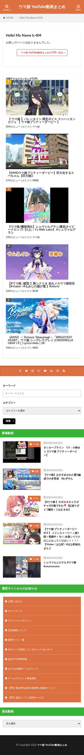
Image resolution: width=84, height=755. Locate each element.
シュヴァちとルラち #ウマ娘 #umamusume (60, 564)
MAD (35, 348)
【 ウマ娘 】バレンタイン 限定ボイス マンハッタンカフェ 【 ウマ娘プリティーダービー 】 (41, 121)
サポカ (36, 498)
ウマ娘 (36, 127)
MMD (36, 180)
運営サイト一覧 (16, 640)
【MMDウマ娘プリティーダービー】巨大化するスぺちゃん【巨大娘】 (41, 174)
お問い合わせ (15, 601)
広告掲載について (17, 630)
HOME (9, 18)
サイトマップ (15, 611)
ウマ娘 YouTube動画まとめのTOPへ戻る (42, 52)
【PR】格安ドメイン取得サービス (26, 697)
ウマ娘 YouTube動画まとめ (42, 7)
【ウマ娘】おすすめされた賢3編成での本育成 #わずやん (62, 477)
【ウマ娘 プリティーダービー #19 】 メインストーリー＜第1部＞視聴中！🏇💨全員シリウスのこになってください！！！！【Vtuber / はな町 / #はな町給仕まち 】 (62, 539)
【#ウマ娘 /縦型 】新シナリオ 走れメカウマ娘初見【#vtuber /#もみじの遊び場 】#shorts (41, 285)
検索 (8, 421)
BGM (35, 291)
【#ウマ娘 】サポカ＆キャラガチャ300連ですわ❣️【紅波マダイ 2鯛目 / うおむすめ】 (61, 506)
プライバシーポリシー (19, 620)
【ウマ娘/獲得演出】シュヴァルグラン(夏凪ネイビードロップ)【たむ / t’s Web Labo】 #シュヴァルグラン (42, 229)
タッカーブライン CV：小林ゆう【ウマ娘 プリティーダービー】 (62, 451)
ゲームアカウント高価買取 (22, 678)
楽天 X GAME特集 (17, 659)
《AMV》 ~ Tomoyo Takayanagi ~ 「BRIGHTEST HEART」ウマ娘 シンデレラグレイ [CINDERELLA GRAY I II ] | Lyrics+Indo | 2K (40, 340)
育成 (37, 471)
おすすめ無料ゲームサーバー (23, 669)
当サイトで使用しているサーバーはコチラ (30, 649)
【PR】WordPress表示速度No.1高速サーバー (31, 688)
